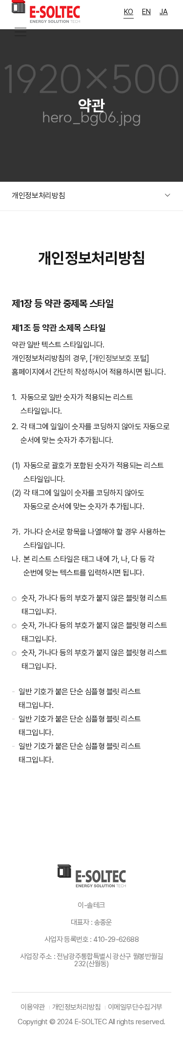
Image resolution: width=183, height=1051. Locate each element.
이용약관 (32, 1007)
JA (164, 11)
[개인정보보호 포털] (119, 358)
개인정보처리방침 (76, 1007)
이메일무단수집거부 (135, 1007)
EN (146, 11)
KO (128, 11)
